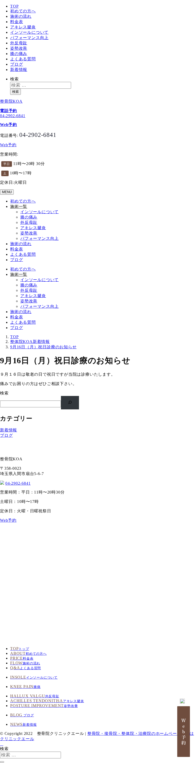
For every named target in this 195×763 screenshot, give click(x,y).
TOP (14, 6)
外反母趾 (18, 43)
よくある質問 (23, 59)
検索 (14, 79)
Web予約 (8, 145)
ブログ (16, 64)
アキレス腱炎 (23, 27)
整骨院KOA (11, 101)
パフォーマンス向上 (29, 37)
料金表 (16, 22)
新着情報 (18, 69)
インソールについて (29, 32)
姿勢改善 (18, 48)
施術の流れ (20, 16)
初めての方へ (23, 11)
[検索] (70, 402)
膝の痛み (18, 53)
